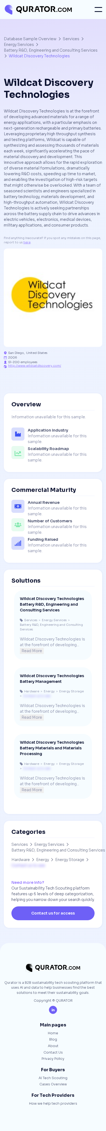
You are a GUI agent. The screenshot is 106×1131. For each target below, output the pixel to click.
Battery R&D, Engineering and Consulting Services (51, 50)
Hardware (20, 859)
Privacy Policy (53, 1059)
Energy (42, 859)
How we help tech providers (53, 1104)
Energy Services (19, 44)
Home (53, 1033)
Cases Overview (53, 1084)
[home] (38, 10)
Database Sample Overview (30, 38)
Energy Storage (69, 859)
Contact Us (53, 1053)
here (26, 242)
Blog (53, 1040)
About (53, 1046)
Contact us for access (53, 913)
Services (71, 38)
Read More (31, 650)
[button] (98, 9)
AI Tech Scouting (53, 1078)
